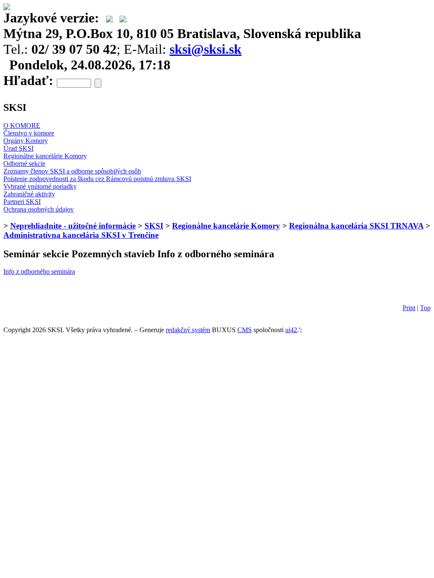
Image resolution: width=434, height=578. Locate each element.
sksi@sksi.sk (206, 49)
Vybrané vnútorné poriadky (40, 186)
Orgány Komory (25, 140)
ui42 (291, 329)
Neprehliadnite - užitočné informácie (73, 225)
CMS (244, 329)
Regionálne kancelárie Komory (45, 156)
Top (425, 307)
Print (409, 307)
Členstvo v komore (28, 133)
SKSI (154, 225)
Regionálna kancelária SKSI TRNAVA (356, 225)
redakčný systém (188, 329)
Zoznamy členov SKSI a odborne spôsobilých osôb (72, 171)
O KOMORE (21, 125)
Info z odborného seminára (39, 271)
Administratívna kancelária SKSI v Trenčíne (81, 235)
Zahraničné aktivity (29, 194)
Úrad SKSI (18, 148)
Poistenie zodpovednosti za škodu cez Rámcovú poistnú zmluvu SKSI (97, 178)
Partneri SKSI (22, 201)
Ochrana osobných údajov (38, 209)
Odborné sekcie (24, 163)
